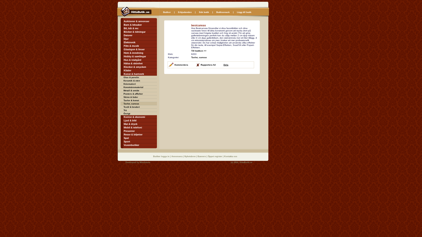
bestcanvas (198, 25)
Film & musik (131, 46)
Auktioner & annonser (136, 21)
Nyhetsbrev (190, 156)
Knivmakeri (130, 84)
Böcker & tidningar (135, 32)
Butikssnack (223, 12)
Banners (202, 156)
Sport (127, 141)
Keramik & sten (132, 80)
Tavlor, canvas (131, 103)
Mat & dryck (130, 124)
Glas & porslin (131, 77)
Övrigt (127, 113)
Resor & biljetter (133, 134)
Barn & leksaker (133, 24)
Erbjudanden (185, 12)
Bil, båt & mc (131, 28)
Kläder (127, 70)
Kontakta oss (230, 156)
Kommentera (181, 65)
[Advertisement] (201, 105)
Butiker (167, 12)
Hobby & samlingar (135, 56)
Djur (126, 39)
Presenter (129, 131)
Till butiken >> (198, 51)
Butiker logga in (161, 156)
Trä (125, 110)
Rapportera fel (208, 65)
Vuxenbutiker (131, 145)
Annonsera (177, 156)
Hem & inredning (133, 53)
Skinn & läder (131, 97)
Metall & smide (131, 90)
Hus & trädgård (132, 60)
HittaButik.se (246, 162)
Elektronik (129, 42)
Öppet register (215, 156)
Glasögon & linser (134, 49)
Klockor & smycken (135, 67)
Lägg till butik (244, 12)
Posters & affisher (133, 94)
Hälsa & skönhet (133, 63)
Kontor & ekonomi (134, 117)
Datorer (128, 35)
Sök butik (204, 12)
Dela (226, 65)
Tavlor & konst (131, 100)
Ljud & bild (130, 120)
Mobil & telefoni (133, 127)
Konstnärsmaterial (133, 87)
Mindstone (145, 162)
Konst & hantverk (134, 74)
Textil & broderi (132, 107)
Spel (126, 138)
